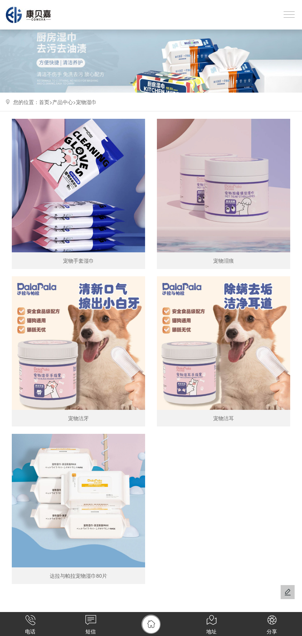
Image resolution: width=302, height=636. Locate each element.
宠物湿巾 (86, 102)
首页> (45, 102)
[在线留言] (288, 592)
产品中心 (62, 102)
